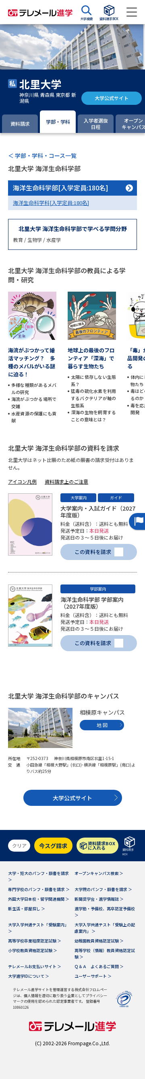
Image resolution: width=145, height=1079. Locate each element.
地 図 (102, 724)
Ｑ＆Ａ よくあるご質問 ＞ (99, 966)
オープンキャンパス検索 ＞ (99, 873)
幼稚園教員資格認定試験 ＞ (99, 941)
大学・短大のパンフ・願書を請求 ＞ (38, 876)
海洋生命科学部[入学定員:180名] (60, 187)
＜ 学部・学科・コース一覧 (42, 155)
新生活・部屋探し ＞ (26, 908)
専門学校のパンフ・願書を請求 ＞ (39, 889)
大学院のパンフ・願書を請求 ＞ (103, 889)
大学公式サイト (111, 97)
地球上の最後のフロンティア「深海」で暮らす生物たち (91, 358)
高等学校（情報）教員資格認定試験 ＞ (105, 953)
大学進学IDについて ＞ (28, 976)
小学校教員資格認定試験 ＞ (32, 950)
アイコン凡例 (22, 481)
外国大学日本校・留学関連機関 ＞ (38, 899)
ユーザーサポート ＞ (93, 976)
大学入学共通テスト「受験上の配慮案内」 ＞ (105, 928)
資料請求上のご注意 (66, 481)
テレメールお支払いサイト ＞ (34, 966)
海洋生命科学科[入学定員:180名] (51, 202)
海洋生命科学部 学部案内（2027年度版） (92, 602)
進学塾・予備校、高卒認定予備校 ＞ (105, 911)
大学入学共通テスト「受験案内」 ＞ (38, 928)
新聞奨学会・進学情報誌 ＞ (99, 899)
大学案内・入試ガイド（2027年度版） (97, 511)
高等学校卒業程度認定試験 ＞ (34, 941)
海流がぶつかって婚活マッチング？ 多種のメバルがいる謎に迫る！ (31, 362)
